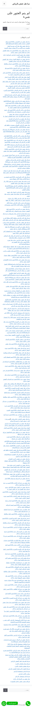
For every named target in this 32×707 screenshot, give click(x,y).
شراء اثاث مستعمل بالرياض (22, 676)
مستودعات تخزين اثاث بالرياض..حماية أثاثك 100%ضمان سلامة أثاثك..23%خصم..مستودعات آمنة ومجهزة (17, 204)
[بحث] (5, 28)
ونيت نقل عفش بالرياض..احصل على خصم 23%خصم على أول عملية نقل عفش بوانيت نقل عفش (17, 194)
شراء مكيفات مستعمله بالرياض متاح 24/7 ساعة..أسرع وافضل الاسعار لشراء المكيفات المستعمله (18, 646)
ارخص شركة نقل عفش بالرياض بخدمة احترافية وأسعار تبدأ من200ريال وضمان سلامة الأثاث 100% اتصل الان (16, 96)
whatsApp (3, 703)
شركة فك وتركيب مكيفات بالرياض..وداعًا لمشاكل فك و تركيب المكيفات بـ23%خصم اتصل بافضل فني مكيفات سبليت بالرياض (16, 166)
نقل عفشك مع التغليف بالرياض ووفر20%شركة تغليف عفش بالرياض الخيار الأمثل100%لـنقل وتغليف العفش (17, 187)
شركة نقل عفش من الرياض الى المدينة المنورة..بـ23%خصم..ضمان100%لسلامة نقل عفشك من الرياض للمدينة (18, 120)
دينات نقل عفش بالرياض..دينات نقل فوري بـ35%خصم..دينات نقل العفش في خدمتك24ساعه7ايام (18, 242)
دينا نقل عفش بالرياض (21, 4)
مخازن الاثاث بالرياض (24, 674)
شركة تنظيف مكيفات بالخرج (22, 666)
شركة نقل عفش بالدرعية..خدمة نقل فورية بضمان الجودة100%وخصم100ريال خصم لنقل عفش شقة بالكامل (16, 172)
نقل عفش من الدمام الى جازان (21, 679)
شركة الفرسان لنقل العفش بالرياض (20, 661)
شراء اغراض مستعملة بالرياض (22, 671)
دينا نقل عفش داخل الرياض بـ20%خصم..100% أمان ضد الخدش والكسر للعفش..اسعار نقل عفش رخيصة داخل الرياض (16, 151)
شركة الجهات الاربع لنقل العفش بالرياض (19, 669)
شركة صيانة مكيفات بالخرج (22, 664)
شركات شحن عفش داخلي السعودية (20, 681)
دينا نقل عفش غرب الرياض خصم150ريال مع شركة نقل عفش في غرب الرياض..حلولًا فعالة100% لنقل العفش (16, 131)
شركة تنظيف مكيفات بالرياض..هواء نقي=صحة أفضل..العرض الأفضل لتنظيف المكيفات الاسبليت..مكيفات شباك (17, 656)
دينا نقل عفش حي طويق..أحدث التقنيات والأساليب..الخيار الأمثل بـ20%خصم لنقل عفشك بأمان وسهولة (17, 460)
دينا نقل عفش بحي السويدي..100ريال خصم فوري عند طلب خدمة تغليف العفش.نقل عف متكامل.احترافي (16, 631)
